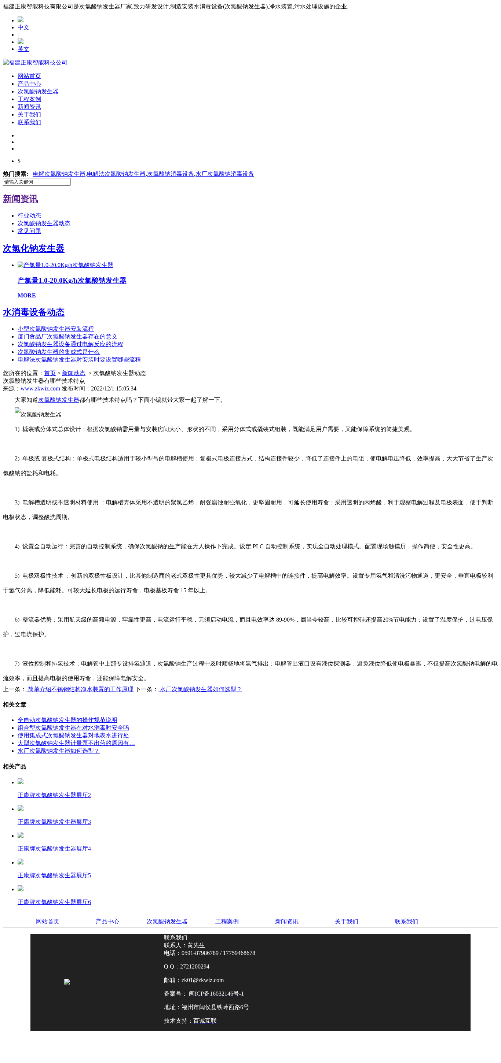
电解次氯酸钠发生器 (59, 174)
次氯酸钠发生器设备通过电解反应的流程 (70, 344)
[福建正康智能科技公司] (35, 62)
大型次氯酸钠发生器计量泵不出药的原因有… (76, 743)
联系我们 (29, 122)
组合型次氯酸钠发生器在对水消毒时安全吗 (73, 728)
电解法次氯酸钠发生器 (116, 174)
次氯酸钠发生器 (38, 91)
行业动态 (29, 215)
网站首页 (29, 76)
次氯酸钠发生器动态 (44, 223)
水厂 (224, 174)
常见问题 (29, 231)
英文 (23, 49)
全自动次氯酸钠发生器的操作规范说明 (67, 720)
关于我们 (29, 114)
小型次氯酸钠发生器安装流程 (56, 329)
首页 (50, 373)
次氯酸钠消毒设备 (170, 174)
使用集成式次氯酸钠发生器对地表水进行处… (76, 735)
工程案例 (29, 99)
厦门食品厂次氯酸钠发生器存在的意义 (67, 336)
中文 (23, 27)
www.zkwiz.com (40, 388)
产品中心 (29, 84)
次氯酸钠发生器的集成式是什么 (59, 352)
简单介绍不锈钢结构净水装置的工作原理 (80, 689)
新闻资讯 (29, 107)
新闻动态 (73, 373)
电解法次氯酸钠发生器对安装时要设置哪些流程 (79, 359)
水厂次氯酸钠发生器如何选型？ (200, 689)
